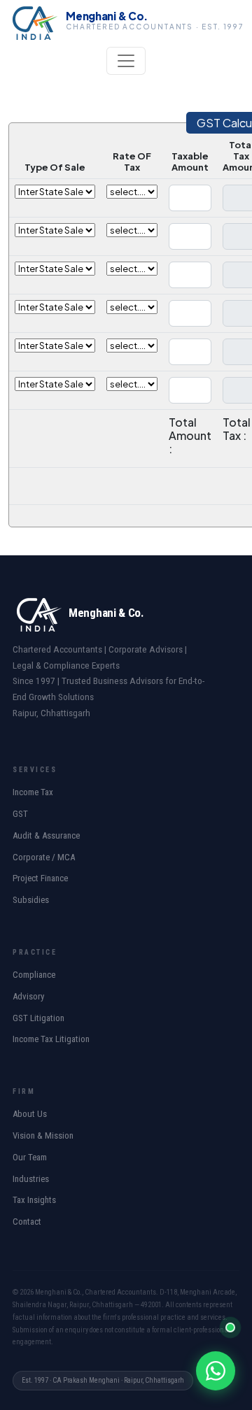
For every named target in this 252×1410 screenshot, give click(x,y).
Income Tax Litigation (51, 1039)
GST (20, 814)
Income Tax (33, 792)
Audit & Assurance (46, 835)
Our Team (30, 1157)
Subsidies (31, 900)
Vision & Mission (43, 1135)
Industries (31, 1179)
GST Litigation (38, 1018)
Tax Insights (34, 1200)
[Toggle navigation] (126, 61)
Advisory (28, 996)
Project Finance (40, 878)
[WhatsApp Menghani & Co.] (215, 1370)
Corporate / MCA (44, 857)
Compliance (34, 974)
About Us (30, 1114)
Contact (27, 1221)
